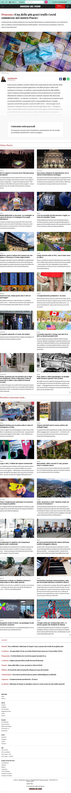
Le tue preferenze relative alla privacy (35, 786)
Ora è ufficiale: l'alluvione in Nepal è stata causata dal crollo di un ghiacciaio (32, 646)
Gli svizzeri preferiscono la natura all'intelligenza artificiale (29, 675)
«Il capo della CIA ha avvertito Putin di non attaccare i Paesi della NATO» (32, 651)
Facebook (3, 737)
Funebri (3, 715)
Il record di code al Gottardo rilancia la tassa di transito (25, 670)
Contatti (3, 705)
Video (2, 696)
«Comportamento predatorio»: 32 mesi (19, 679)
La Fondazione (5, 763)
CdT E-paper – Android (7, 756)
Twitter (3, 741)
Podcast (3, 698)
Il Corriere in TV (5, 728)
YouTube (3, 743)
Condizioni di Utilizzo (6, 773)
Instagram (3, 739)
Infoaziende (4, 730)
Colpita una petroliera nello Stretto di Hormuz (22, 660)
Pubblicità (3, 707)
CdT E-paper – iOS (6, 754)
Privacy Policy (30, 781)
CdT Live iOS (4, 750)
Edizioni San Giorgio (6, 726)
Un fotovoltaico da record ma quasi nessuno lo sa (24, 656)
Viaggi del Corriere (6, 711)
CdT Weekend (4, 722)
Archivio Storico (5, 724)
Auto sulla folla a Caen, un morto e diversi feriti (22, 665)
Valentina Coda (12, 78)
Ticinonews (4, 769)
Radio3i (3, 767)
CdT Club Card (4, 709)
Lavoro (3, 713)
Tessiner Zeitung (5, 771)
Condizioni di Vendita (6, 775)
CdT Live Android (5, 752)
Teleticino (3, 765)
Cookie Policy (29, 783)
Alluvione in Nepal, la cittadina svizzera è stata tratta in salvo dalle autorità (33, 684)
